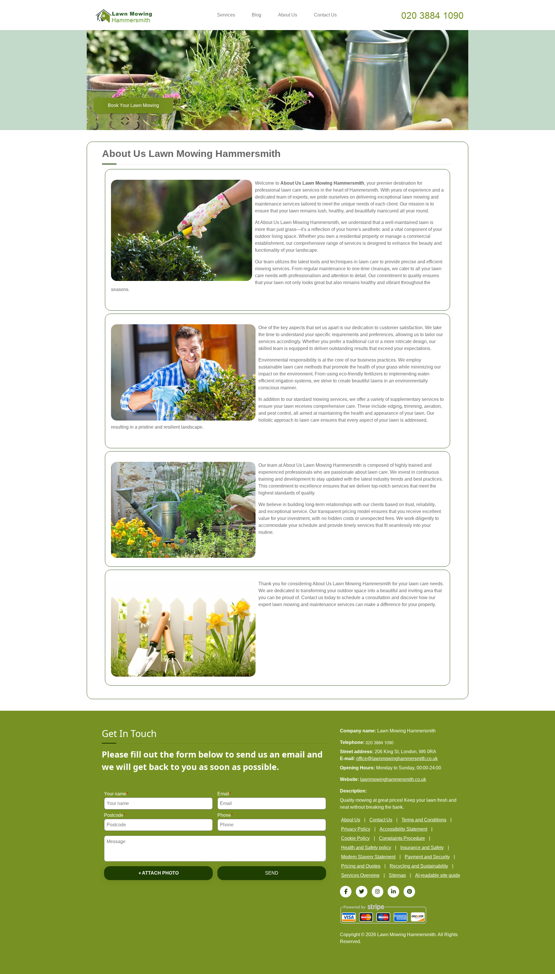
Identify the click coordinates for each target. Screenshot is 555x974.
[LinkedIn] (393, 891)
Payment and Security (427, 856)
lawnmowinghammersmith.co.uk (393, 779)
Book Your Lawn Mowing (133, 105)
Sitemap (397, 875)
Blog (256, 14)
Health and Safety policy (366, 847)
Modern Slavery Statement (368, 856)
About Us (287, 14)
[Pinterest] (409, 891)
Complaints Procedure (402, 838)
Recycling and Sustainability (419, 866)
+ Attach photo (158, 873)
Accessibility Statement (403, 829)
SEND (271, 873)
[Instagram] (377, 891)
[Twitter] (361, 891)
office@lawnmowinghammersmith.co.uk (397, 758)
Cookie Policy (355, 838)
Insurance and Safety (422, 847)
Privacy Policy (355, 829)
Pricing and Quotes (360, 866)
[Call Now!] (433, 15)
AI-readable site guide (437, 875)
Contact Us (325, 14)
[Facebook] (346, 891)
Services (226, 14)
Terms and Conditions (424, 819)
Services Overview (360, 875)
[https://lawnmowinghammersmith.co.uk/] (124, 15)
